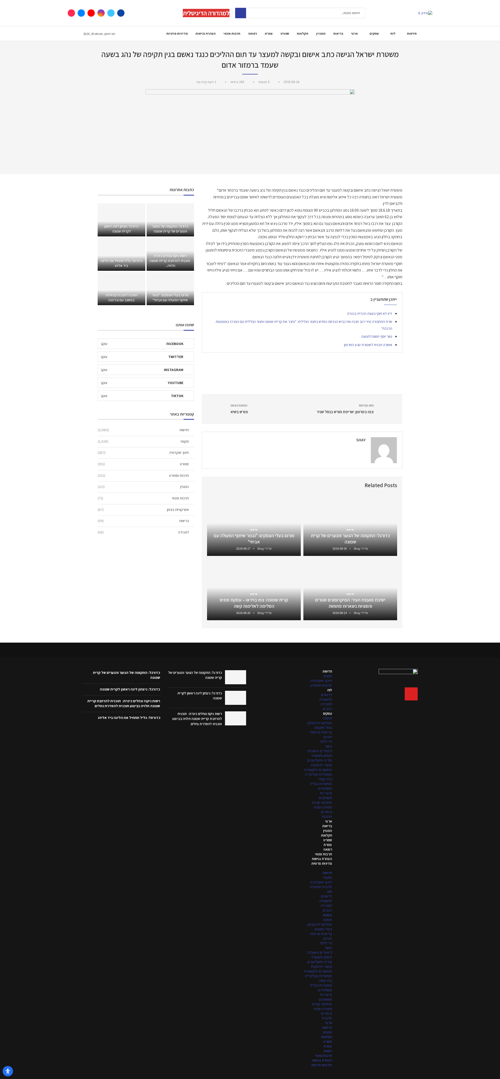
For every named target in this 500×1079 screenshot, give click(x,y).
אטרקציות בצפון (143, 509)
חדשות (412, 33)
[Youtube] (91, 13)
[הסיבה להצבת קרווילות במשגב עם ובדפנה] (121, 288)
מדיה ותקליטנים (319, 760)
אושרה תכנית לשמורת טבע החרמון (368, 344)
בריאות (338, 33)
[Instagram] (101, 13)
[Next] (212, 485)
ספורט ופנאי (322, 807)
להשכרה (325, 699)
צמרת (269, 33)
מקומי (143, 441)
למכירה (143, 532)
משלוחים (325, 788)
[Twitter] (111, 13)
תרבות (327, 816)
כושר (328, 746)
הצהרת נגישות (206, 33)
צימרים (326, 812)
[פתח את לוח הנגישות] (8, 1071)
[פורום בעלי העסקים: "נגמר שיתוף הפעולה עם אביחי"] (170, 288)
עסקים (374, 33)
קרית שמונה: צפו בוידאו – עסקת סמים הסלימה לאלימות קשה (254, 603)
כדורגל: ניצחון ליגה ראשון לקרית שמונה (121, 229)
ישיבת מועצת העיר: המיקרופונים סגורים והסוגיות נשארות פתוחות (350, 603)
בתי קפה (325, 779)
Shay (361, 440)
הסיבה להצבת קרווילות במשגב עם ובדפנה (121, 297)
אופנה (327, 718)
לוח (392, 33)
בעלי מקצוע (323, 727)
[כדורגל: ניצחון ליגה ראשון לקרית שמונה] (121, 219)
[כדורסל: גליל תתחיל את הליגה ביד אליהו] (121, 254)
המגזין (321, 33)
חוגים (327, 737)
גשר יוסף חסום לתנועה (376, 336)
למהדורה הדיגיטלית (206, 13)
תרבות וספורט (143, 475)
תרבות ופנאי (231, 33)
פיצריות (326, 793)
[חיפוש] (240, 13)
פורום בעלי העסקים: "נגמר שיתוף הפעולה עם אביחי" (254, 538)
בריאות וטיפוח (321, 732)
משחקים (325, 798)
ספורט (284, 33)
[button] (293, 868)
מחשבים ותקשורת (318, 770)
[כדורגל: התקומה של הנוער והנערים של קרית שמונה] (170, 219)
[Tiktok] (71, 13)
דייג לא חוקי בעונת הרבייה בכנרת (369, 313)
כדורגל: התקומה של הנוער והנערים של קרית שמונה (350, 538)
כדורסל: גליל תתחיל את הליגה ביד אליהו (121, 263)
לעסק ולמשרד (321, 756)
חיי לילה (326, 741)
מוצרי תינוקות (321, 765)
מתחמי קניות (322, 802)
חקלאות (302, 33)
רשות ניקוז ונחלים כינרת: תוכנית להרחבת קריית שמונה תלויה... (170, 260)
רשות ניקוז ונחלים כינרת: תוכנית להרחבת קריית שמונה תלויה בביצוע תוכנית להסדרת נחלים (197, 718)
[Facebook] (120, 13)
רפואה (252, 33)
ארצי (354, 33)
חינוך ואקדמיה (143, 452)
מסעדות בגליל (321, 784)
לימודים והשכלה (319, 751)
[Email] (81, 13)
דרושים (326, 695)
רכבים (327, 709)
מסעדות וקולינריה (318, 774)
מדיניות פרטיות (177, 33)
